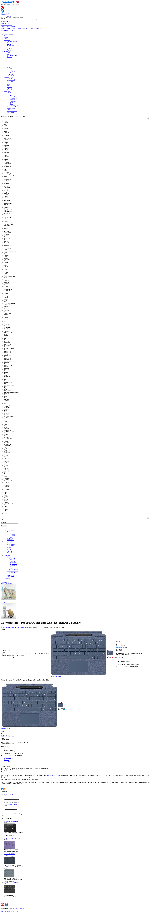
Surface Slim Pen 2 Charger (11, 804)
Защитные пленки (12, 111)
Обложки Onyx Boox (12, 106)
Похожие (6, 762)
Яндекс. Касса (10, 45)
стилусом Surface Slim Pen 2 (53, 775)
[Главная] (4, 627)
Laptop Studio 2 (11, 80)
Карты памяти (10, 112)
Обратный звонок (5, 14)
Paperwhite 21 (13, 99)
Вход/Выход (9, 16)
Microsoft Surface (8, 77)
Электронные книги (9, 65)
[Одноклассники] (4, 789)
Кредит (9, 44)
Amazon (9, 67)
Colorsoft (12, 71)
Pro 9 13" (9, 89)
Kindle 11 (12, 97)
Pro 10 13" (9, 88)
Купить (3, 736)
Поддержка (10, 50)
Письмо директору (12, 55)
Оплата (9, 42)
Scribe (11, 73)
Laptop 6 (9, 84)
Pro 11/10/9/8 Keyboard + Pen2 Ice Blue (14, 866)
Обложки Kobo (11, 108)
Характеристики (8, 758)
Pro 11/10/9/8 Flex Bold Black (11, 821)
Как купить (31, 28)
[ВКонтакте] (2, 789)
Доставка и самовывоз (13, 47)
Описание (6, 760)
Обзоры (20, 28)
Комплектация (120, 650)
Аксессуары (7, 91)
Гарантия (9, 48)
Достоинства (119, 657)
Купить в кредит (9, 736)
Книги (25, 28)
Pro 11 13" (9, 87)
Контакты (12, 30)
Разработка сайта (5, 911)
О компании (39, 28)
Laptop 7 (9, 82)
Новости (14, 28)
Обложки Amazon (11, 94)
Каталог (14, 627)
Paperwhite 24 (13, 101)
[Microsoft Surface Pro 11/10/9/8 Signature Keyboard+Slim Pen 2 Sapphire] (110, 654)
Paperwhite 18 (13, 98)
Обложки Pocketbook (12, 105)
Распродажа (7, 113)
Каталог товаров (5, 28)
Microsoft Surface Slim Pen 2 (11, 794)
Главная (9, 627)
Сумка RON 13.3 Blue (9, 854)
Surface (9, 92)
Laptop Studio (10, 81)
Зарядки (9, 109)
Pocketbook (10, 74)
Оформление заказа (12, 41)
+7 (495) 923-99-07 (5, 13)
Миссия (9, 52)
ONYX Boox (10, 75)
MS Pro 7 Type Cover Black (11, 882)
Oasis (11, 104)
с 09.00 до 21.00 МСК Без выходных (9, 26)
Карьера (9, 54)
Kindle (11, 68)
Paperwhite (13, 70)
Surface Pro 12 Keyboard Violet (12, 838)
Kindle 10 (12, 95)
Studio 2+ (9, 78)
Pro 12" (9, 85)
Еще (17, 116)
